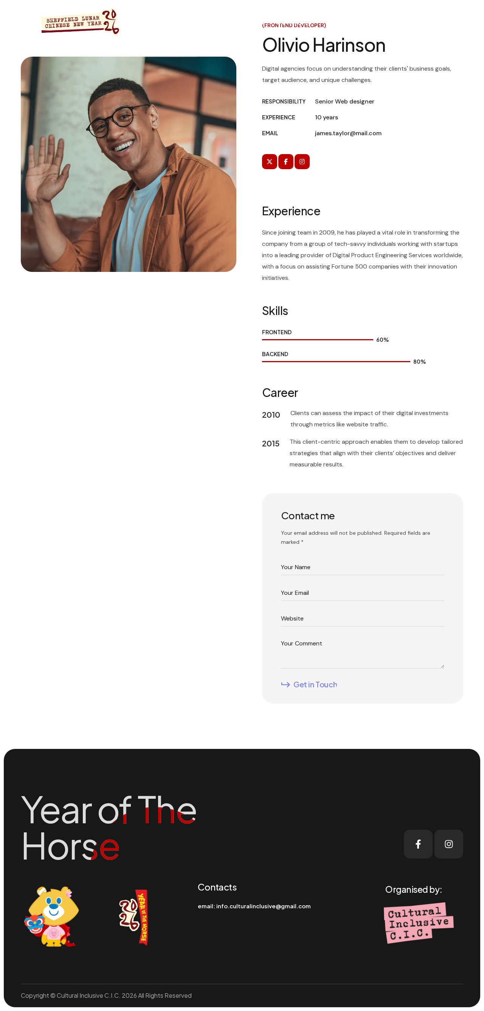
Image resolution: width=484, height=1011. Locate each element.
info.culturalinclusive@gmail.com (263, 905)
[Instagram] (448, 844)
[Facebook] (418, 844)
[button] (394, 21)
